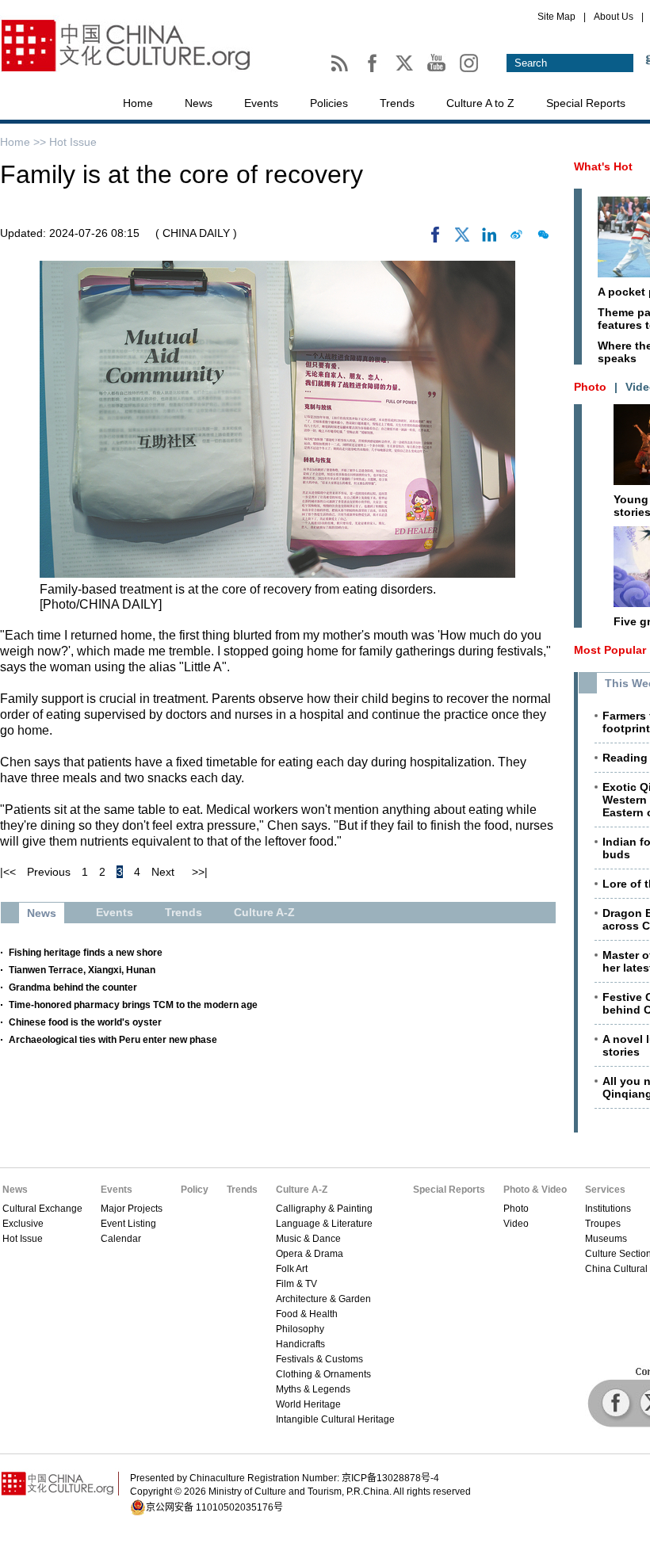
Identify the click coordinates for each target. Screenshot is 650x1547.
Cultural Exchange (42, 1208)
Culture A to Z (480, 103)
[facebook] (435, 238)
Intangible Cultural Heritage (335, 1419)
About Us (613, 16)
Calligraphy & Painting (324, 1208)
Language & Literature (324, 1223)
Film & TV (296, 1283)
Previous (49, 871)
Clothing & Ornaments (323, 1374)
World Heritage (308, 1404)
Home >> (24, 142)
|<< (8, 871)
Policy (194, 1189)
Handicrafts (300, 1344)
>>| (200, 871)
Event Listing (128, 1223)
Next (162, 871)
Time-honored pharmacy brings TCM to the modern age (133, 1004)
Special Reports (585, 103)
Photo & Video (535, 1189)
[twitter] (462, 238)
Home (138, 103)
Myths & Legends (313, 1389)
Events (261, 103)
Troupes (603, 1223)
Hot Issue (73, 142)
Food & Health (307, 1314)
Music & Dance (308, 1238)
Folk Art (292, 1268)
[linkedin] (489, 238)
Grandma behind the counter (73, 987)
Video (516, 1223)
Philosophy (300, 1329)
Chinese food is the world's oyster (85, 1022)
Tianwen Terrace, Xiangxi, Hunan (82, 970)
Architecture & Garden (323, 1298)
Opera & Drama (309, 1253)
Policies (329, 103)
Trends (397, 103)
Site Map (556, 16)
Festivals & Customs (319, 1359)
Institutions (608, 1208)
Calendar (121, 1238)
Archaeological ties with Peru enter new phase (113, 1039)
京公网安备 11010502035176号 (214, 1507)
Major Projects (131, 1208)
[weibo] (516, 238)
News (198, 103)
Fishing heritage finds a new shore (85, 952)
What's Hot (603, 166)
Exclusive (23, 1223)
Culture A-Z (301, 1189)
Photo (516, 1208)
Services (605, 1189)
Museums (606, 1238)
